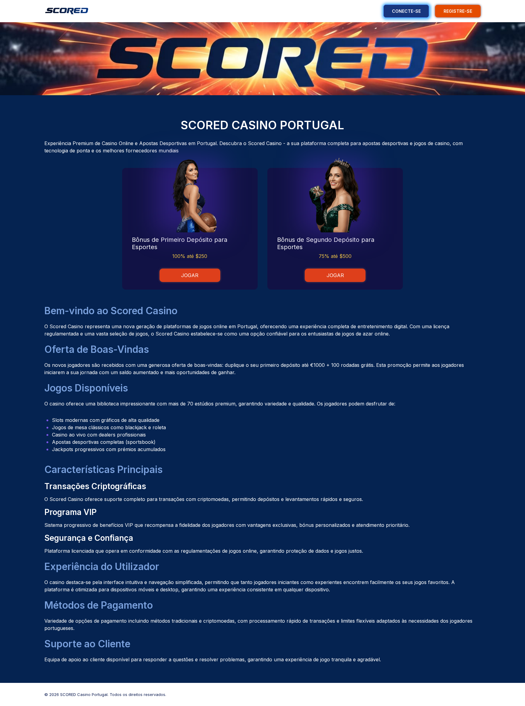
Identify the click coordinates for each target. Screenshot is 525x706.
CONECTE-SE (406, 11)
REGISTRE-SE (458, 11)
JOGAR (189, 275)
